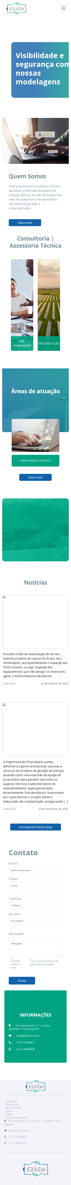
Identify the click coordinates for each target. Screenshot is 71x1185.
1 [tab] (32, 112)
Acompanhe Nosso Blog (35, 827)
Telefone (15, 899)
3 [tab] (43, 112)
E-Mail (13, 879)
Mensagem (16, 934)
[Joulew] (16, 8)
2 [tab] (38, 112)
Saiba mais (25, 223)
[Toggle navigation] (64, 8)
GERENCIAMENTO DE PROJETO (35, 460)
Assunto (14, 914)
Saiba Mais (9, 683)
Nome (13, 863)
